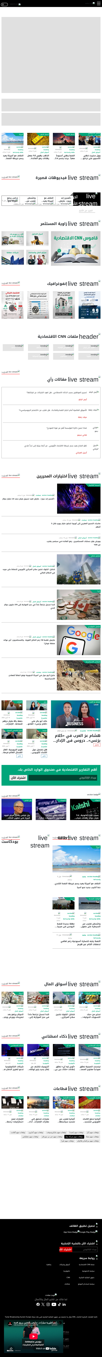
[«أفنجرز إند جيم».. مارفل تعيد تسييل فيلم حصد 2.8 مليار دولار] (79, 499)
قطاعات (38, 495)
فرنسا (45, 730)
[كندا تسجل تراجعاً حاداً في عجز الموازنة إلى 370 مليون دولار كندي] (79, 605)
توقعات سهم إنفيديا (76, 1132)
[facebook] (38, 1304)
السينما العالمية (94, 485)
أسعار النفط (70, 134)
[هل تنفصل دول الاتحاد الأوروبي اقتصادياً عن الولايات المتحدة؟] (36, 734)
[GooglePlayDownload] (89, 1232)
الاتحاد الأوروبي (94, 1098)
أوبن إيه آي (70, 1045)
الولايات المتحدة (94, 899)
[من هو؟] (37, 257)
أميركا (21, 134)
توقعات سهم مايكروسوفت (56, 1132)
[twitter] (64, 1304)
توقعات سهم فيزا (67, 1141)
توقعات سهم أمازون (36, 1132)
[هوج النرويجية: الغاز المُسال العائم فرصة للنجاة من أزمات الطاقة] (12, 734)
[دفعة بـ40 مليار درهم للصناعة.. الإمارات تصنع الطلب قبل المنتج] (12, 705)
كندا (98, 591)
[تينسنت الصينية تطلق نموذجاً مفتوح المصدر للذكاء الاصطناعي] (90, 1050)
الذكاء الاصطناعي (94, 1045)
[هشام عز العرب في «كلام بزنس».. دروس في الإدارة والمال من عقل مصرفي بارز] (76, 714)
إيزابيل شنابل (95, 556)
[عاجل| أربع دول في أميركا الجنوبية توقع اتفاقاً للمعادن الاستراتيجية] (79, 675)
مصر (45, 702)
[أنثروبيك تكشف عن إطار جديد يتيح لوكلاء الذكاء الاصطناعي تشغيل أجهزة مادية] (38, 1050)
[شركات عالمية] (12, 257)
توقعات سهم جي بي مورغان (52, 1137)
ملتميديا (83, 731)
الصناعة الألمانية (68, 1098)
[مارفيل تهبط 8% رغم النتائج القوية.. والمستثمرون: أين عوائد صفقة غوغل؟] (79, 640)
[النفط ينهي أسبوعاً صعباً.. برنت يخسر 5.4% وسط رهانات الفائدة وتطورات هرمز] (64, 139)
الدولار (21, 993)
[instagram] (48, 1304)
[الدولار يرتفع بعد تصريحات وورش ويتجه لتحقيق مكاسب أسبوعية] (12, 998)
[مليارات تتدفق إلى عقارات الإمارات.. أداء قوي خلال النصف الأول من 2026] (38, 1102)
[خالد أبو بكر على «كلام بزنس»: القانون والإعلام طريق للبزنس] (36, 705)
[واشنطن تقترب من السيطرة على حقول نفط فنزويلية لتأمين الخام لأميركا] (90, 903)
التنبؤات (97, 800)
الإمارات (19, 702)
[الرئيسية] (90, 3)
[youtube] (54, 1304)
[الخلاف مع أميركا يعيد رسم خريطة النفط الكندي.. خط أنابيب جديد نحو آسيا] (12, 139)
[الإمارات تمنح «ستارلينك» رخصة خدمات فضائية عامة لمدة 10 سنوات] (12, 1102)
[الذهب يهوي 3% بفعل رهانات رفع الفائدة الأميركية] (38, 139)
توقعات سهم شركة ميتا (74, 1137)
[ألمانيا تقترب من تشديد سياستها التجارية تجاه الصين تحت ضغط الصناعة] (64, 1102)
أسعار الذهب (44, 134)
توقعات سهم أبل (93, 1132)
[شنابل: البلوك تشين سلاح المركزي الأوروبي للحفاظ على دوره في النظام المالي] (79, 569)
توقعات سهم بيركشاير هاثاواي (88, 1141)
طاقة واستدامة (69, 152)
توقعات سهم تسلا (92, 1137)
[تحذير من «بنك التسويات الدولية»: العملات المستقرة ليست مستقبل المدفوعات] (90, 998)
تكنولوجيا (97, 1063)
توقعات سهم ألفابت (18, 1132)
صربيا (72, 899)
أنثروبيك (63, 800)
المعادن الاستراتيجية (93, 662)
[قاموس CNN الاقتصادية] (76, 248)
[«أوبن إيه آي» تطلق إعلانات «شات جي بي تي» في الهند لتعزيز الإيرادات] (64, 1050)
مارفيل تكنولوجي (94, 626)
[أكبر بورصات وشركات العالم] (12, 238)
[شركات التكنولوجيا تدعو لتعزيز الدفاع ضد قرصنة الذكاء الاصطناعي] (12, 1050)
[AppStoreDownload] (72, 1232)
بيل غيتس (28, 800)
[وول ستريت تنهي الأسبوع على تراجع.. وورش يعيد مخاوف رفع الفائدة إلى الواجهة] (90, 139)
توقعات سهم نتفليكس (30, 1137)
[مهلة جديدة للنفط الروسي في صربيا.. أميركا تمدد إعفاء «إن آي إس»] (63, 903)
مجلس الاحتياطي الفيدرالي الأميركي (93, 134)
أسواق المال (96, 152)
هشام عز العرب (94, 702)
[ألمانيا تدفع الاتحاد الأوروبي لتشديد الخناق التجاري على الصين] (90, 1102)
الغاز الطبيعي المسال (14, 730)
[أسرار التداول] (37, 238)
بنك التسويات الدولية (92, 993)
